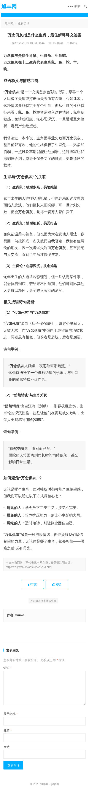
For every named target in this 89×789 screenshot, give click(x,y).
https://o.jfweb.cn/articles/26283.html (29, 567)
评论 (7, 668)
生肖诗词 (23, 23)
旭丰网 (9, 6)
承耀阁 (54, 784)
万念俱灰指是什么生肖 (43, 600)
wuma (19, 615)
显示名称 (10, 714)
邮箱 (7, 730)
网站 (6, 747)
